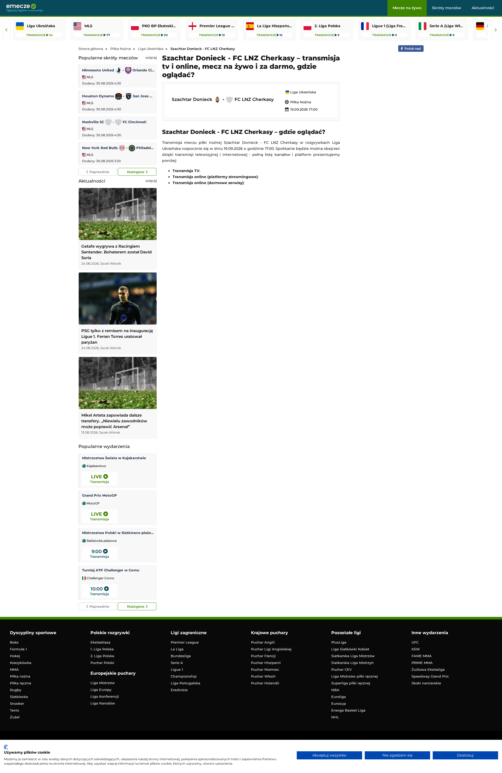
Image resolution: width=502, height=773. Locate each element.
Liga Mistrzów (102, 683)
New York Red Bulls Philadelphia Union (118, 148)
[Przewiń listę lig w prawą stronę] (495, 29)
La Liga (177, 649)
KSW (416, 649)
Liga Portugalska (185, 683)
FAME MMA (422, 656)
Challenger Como (100, 578)
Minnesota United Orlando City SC (118, 70)
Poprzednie (98, 172)
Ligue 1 (177, 669)
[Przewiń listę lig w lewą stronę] (6, 29)
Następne (136, 172)
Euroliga (338, 697)
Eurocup (338, 703)
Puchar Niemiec (265, 669)
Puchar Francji (263, 656)
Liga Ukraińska (302, 92)
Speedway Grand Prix (430, 676)
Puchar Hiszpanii (266, 663)
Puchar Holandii (265, 683)
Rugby (15, 690)
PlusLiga (338, 642)
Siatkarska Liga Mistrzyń (352, 663)
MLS (89, 77)
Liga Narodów (102, 703)
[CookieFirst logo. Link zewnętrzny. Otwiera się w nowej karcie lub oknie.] (6, 747)
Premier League (185, 642)
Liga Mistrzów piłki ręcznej (354, 676)
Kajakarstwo (96, 466)
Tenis (14, 710)
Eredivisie (179, 690)
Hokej (15, 656)
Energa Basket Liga (348, 710)
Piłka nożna (20, 676)
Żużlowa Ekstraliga (428, 669)
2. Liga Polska (102, 656)
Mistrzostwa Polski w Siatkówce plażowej (118, 533)
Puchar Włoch (263, 676)
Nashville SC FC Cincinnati (114, 122)
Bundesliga (181, 656)
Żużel (15, 717)
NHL (335, 717)
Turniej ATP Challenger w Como (110, 570)
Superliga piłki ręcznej (350, 683)
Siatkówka (19, 697)
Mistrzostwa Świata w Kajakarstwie (114, 458)
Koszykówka (20, 663)
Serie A (177, 663)
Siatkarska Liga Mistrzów (353, 656)
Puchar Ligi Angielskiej (271, 649)
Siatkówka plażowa (101, 541)
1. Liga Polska (102, 649)
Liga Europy (100, 689)
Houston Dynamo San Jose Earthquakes (118, 96)
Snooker (17, 703)
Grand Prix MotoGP (99, 495)
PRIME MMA (422, 663)
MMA (14, 669)
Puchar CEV (341, 669)
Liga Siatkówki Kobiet (350, 649)
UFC (415, 642)
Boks (14, 642)
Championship (184, 676)
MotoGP (93, 503)
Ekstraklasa (100, 642)
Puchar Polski (102, 663)
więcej (151, 57)
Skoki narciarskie (426, 683)
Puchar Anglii (263, 642)
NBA (335, 690)
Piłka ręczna (20, 683)
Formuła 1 (18, 649)
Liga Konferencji (104, 696)
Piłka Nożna (297, 102)
